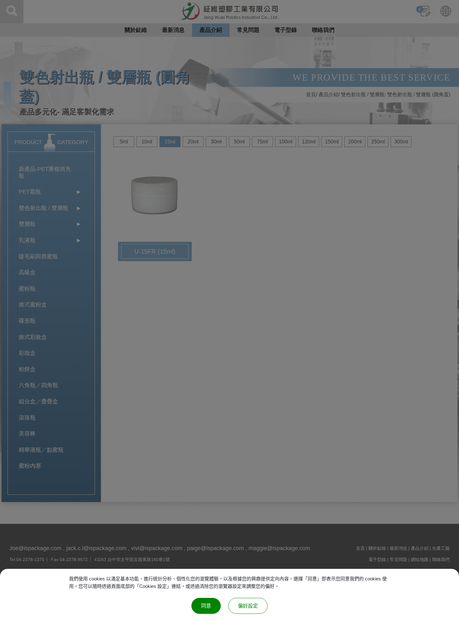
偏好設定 (248, 606)
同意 (206, 606)
